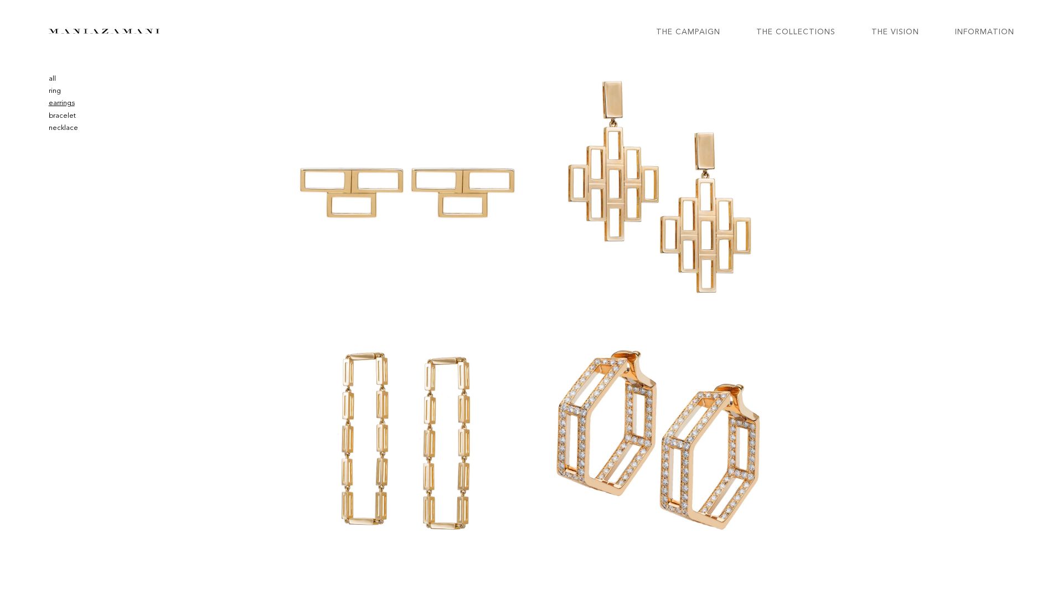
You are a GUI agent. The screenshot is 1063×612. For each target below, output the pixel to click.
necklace (63, 128)
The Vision (895, 32)
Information (984, 32)
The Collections (795, 32)
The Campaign (688, 32)
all (52, 78)
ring (55, 91)
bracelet (62, 115)
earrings (62, 103)
